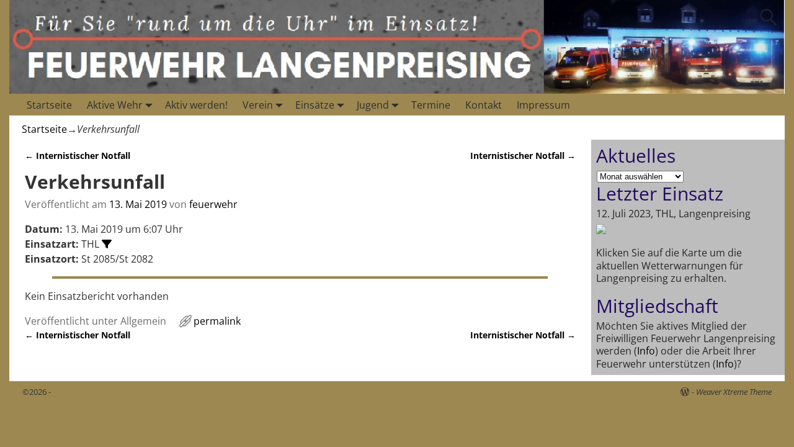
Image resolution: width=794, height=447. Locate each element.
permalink (217, 321)
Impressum (543, 105)
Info (646, 351)
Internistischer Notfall (77, 155)
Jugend (373, 105)
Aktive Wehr (115, 105)
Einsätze (314, 105)
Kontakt (483, 105)
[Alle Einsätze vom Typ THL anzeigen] (107, 244)
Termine (430, 105)
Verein (258, 105)
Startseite (49, 105)
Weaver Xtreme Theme (734, 391)
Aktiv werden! (196, 105)
